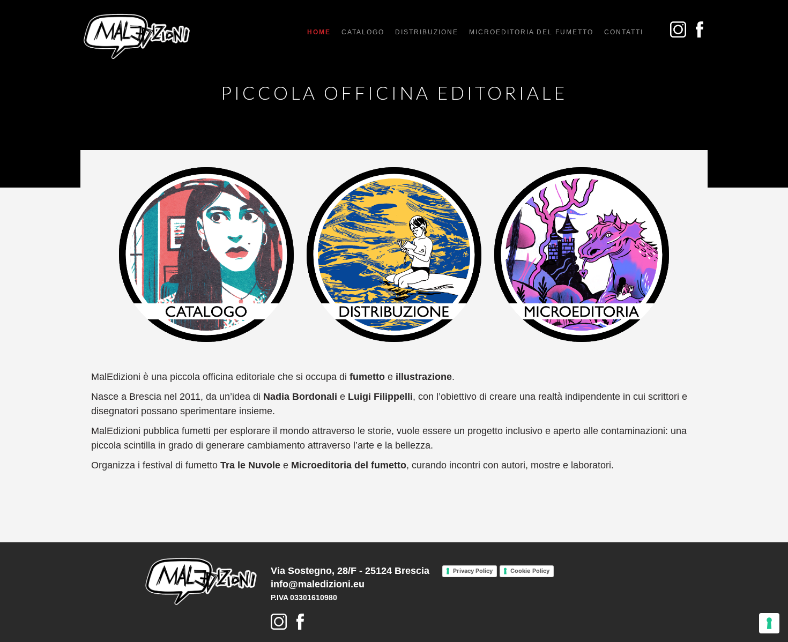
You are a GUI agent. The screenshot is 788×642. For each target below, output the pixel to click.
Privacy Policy (473, 570)
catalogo (362, 32)
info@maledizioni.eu (318, 584)
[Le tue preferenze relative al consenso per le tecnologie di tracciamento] (769, 623)
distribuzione (426, 32)
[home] (136, 36)
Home (319, 32)
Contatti (623, 32)
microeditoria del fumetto (531, 32)
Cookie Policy (529, 570)
